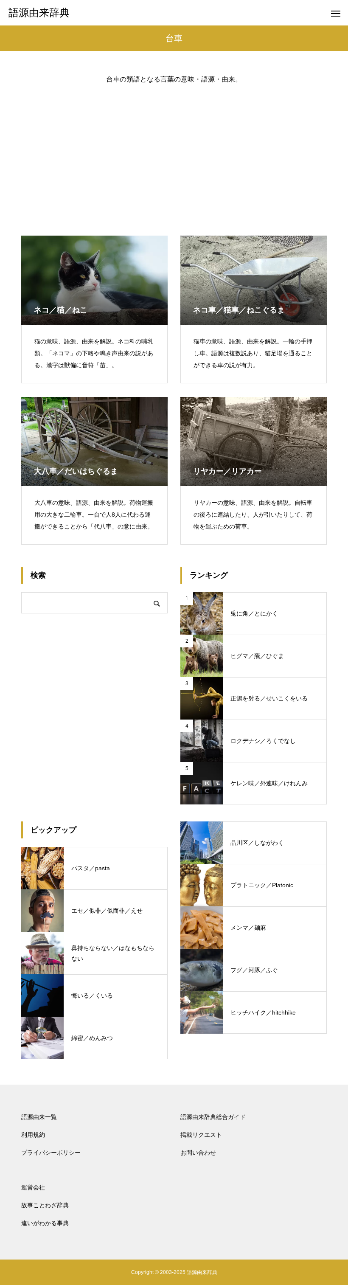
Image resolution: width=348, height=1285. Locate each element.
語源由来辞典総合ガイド (213, 1116)
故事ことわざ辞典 (45, 1205)
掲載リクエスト (201, 1134)
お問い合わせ (198, 1152)
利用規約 (33, 1134)
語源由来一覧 (39, 1116)
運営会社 (33, 1187)
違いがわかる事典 (45, 1223)
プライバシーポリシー (51, 1152)
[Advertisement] (174, 152)
